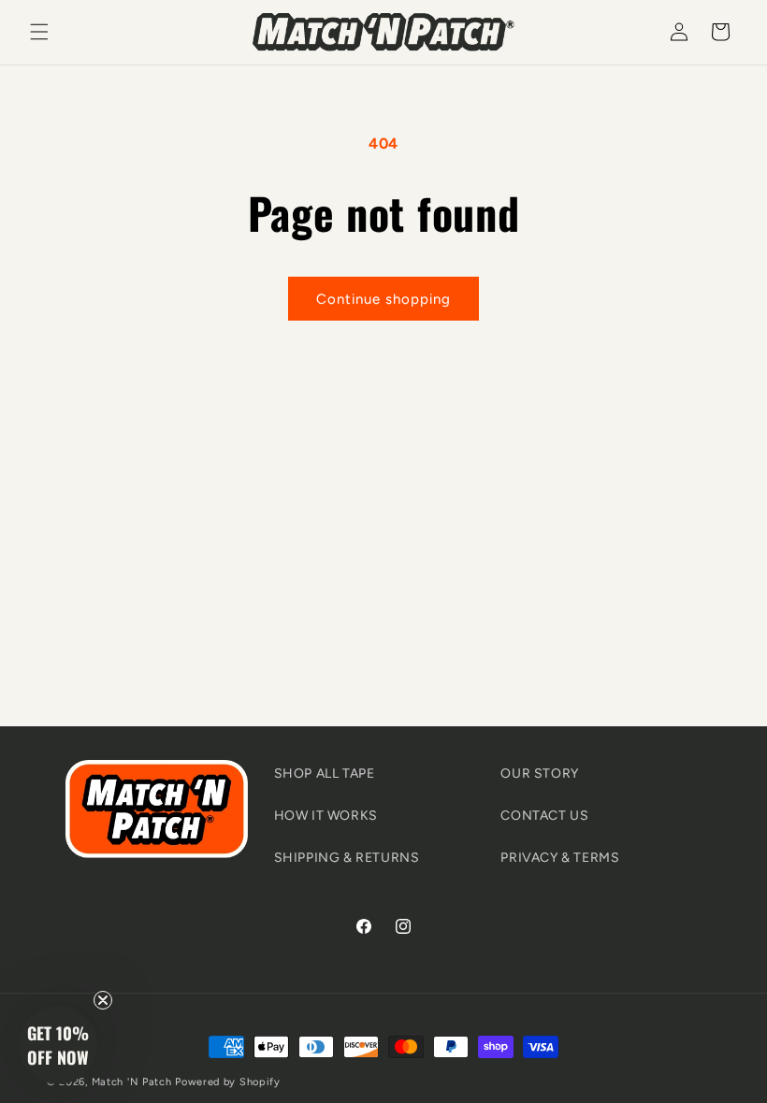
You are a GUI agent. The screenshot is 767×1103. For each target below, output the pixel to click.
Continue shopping (383, 299)
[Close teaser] (103, 1000)
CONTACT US (544, 816)
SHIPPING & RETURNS (347, 858)
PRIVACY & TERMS (559, 858)
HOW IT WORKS (326, 816)
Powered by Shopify (228, 1082)
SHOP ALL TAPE (324, 773)
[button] (39, 31)
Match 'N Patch (132, 1082)
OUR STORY (539, 773)
